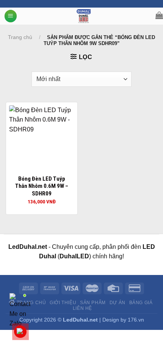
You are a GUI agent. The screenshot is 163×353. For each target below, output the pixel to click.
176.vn (136, 320)
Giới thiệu (63, 302)
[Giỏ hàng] (159, 15)
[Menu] (11, 16)
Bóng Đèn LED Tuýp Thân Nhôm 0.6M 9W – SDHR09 (41, 186)
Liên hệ (82, 308)
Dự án (117, 302)
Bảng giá (141, 302)
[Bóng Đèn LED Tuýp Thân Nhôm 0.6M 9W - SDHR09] (41, 137)
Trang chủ (20, 37)
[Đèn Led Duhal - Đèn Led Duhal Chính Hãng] (83, 16)
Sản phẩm (93, 302)
